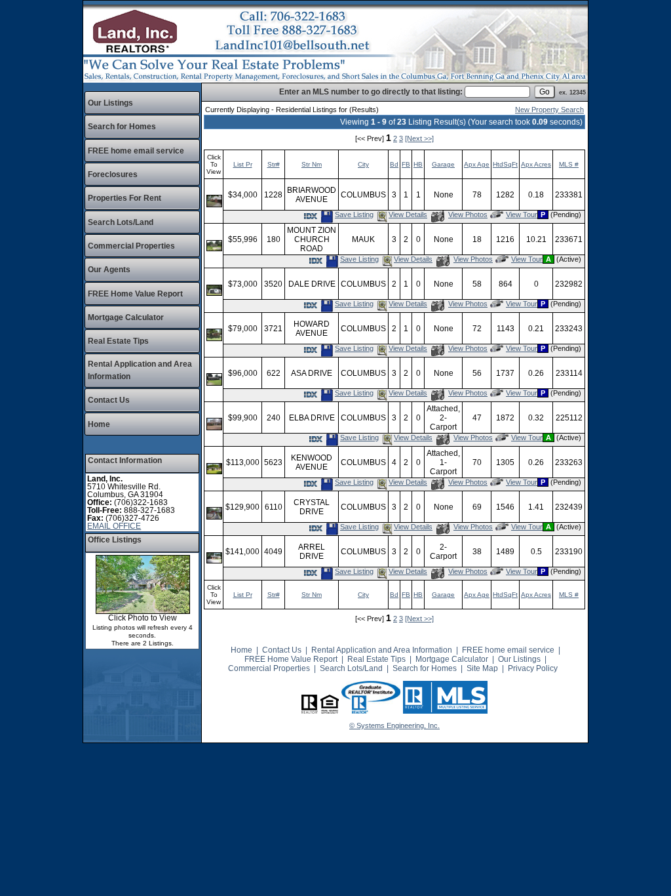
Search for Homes (122, 126)
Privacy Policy (533, 668)
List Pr (242, 164)
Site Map (482, 668)
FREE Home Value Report (135, 293)
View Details (408, 214)
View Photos (468, 214)
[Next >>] (419, 138)
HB (418, 164)
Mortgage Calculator (126, 317)
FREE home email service (136, 150)
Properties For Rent (124, 198)
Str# (273, 164)
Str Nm (311, 164)
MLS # (569, 164)
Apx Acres (536, 164)
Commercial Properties (131, 246)
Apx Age (476, 164)
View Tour (521, 214)
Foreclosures (113, 174)
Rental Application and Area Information (381, 650)
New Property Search (549, 109)
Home (99, 424)
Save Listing (354, 214)
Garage (443, 164)
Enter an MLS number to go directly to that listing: (371, 91)
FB (406, 164)
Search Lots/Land (120, 222)
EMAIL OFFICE (114, 526)
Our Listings (110, 103)
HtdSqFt (505, 164)
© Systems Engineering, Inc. (394, 725)
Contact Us (109, 400)
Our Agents (109, 269)
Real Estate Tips (118, 341)
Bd (394, 164)
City (363, 164)
